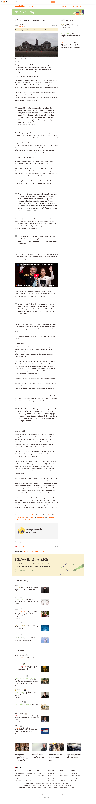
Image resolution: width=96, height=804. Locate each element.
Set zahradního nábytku (58, 785)
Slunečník (47, 785)
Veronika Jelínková (20, 676)
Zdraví (63, 24)
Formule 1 (39, 778)
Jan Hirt (27, 775)
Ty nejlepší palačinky (52, 771)
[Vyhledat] (53, 2)
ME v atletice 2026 (40, 776)
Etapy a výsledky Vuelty (30, 773)
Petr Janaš (20, 689)
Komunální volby (18, 780)
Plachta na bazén (35, 785)
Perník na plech (51, 780)
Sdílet (54, 25)
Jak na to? (32, 570)
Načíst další (32, 737)
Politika (42, 551)
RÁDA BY (21, 24)
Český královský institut (28, 515)
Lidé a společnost (66, 43)
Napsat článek (50, 530)
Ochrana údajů (54, 794)
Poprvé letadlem (63, 773)
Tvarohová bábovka (52, 776)
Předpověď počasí (41, 783)
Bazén (30, 785)
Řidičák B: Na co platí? (75, 776)
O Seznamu (28, 794)
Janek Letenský (19, 701)
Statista (39, 515)
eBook (49, 25)
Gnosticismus (18, 663)
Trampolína (42, 785)
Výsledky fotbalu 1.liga (41, 773)
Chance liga (39, 771)
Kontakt (48, 794)
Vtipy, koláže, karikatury (22, 704)
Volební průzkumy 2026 (19, 773)
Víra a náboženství (20, 666)
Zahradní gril (66, 785)
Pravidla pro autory (62, 794)
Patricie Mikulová (19, 655)
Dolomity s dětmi (63, 780)
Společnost (26, 551)
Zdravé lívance (51, 775)
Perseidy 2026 (49, 783)
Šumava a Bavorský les (64, 775)
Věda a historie (19, 625)
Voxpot (32, 517)
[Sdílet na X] (57, 546)
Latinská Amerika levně (64, 778)
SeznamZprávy (41, 517)
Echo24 (55, 515)
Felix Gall (27, 778)
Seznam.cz (91, 1)
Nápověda (43, 794)
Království (32, 551)
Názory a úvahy (65, 33)
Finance (17, 728)
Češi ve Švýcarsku (63, 776)
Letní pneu (51, 787)
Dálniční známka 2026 (75, 773)
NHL (38, 780)
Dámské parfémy (45, 787)
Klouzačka (51, 785)
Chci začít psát (77, 6)
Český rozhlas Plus (22, 517)
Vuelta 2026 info (29, 771)
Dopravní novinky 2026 (75, 775)
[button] (36, 45)
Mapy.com (36, 783)
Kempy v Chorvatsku (64, 771)
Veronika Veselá (19, 713)
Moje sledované (64, 6)
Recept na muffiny (52, 773)
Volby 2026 (17, 771)
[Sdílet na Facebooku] (55, 546)
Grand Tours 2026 (29, 780)
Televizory (61, 787)
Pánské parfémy (74, 787)
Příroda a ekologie (20, 637)
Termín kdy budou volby (19, 776)
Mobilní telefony (30, 787)
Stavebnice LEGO (37, 787)
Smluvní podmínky (36, 794)
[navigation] (2, 2)
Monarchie (37, 551)
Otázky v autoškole (74, 778)
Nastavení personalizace (47, 795)
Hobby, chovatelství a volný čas (24, 678)
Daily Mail (47, 515)
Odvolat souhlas (71, 794)
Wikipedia (28, 520)
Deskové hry (56, 787)
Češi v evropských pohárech (63, 783)
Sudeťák (17, 725)
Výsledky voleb (17, 775)
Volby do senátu (18, 778)
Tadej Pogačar (29, 776)
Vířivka (71, 785)
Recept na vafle (51, 778)
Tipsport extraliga (40, 775)
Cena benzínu (55, 783)
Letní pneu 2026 (74, 771)
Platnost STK (73, 780)
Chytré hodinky (67, 787)
